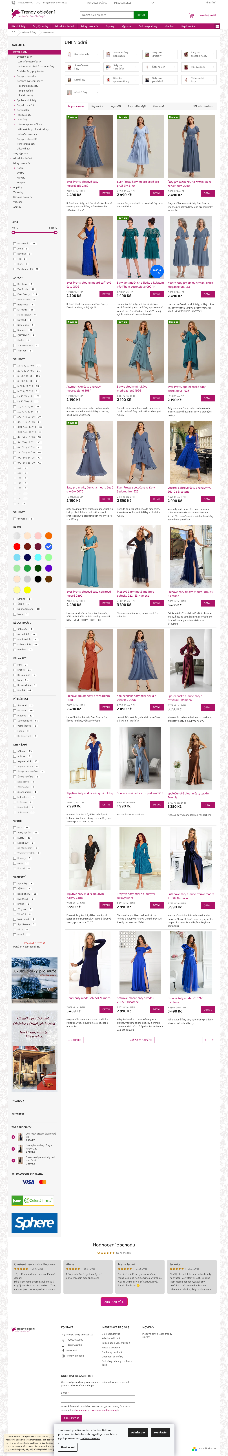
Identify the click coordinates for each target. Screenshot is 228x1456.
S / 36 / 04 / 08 (28, 376)
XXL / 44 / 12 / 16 (29, 417)
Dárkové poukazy (22, 197)
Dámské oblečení (22, 158)
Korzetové (25, 782)
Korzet (23, 868)
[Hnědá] (48, 579)
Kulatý (23, 838)
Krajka (23, 904)
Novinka (23, 254)
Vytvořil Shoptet (208, 1448)
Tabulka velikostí (123, 3)
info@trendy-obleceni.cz (80, 1335)
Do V (22, 827)
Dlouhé (24, 690)
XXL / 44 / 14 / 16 (28, 422)
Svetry (20, 173)
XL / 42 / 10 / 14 (28, 406)
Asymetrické (27, 761)
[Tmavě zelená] (38, 568)
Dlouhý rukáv (27, 639)
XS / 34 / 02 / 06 (28, 366)
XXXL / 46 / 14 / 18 (29, 427)
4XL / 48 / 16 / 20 (29, 437)
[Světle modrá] (17, 557)
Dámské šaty (20, 52)
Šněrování (25, 812)
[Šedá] (27, 579)
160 (21, 493)
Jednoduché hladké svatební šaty (36, 66)
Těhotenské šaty (26, 144)
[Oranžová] (48, 535)
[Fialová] (48, 568)
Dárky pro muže (21, 163)
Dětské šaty (23, 149)
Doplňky (17, 187)
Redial (23, 340)
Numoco (24, 330)
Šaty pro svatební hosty (30, 81)
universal (24, 519)
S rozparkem (26, 792)
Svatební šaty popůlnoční (30, 71)
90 (21, 503)
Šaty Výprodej (20, 153)
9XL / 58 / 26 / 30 (29, 463)
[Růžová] (38, 535)
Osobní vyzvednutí (112, 1352)
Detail (106, 193)
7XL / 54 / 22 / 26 (29, 452)
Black (22, 264)
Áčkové (24, 751)
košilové (24, 802)
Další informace (90, 1438)
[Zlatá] (17, 590)
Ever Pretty (27, 294)
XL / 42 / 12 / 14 (27, 412)
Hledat (140, 14)
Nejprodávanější (137, 106)
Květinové (25, 899)
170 (21, 498)
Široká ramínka (27, 777)
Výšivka (23, 888)
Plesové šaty (24, 115)
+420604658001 (75, 1340)
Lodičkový (25, 843)
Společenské (27, 721)
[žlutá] (27, 590)
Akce (22, 249)
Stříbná (23, 599)
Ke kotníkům (26, 685)
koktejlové (25, 797)
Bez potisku (26, 894)
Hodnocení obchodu (114, 1244)
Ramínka (24, 649)
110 (21, 473)
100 (21, 468)
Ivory (22, 614)
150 (21, 488)
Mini (21, 665)
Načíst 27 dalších (141, 1040)
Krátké (24, 670)
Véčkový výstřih (28, 853)
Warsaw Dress (27, 345)
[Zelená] (27, 568)
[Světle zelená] (17, 568)
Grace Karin (26, 299)
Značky (17, 207)
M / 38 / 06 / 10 (28, 386)
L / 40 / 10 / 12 (27, 401)
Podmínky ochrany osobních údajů (117, 1363)
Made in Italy (26, 315)
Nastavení (67, 1447)
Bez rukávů (26, 634)
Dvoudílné (25, 807)
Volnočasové (26, 726)
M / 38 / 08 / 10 (27, 391)
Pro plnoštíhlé (25, 91)
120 (21, 478)
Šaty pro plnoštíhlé (27, 139)
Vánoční (23, 914)
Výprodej (18, 192)
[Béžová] (27, 535)
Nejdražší (116, 106)
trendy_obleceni (75, 1356)
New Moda (25, 325)
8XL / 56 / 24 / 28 (29, 458)
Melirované (25, 919)
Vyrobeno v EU (27, 269)
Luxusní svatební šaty (29, 62)
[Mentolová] (48, 557)
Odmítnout (138, 1433)
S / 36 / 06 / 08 (27, 381)
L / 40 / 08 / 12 (28, 396)
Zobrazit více (114, 1301)
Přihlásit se (71, 1418)
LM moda (25, 310)
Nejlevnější (97, 106)
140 (21, 483)
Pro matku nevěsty (28, 86)
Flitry (22, 929)
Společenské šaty (26, 100)
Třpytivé (24, 909)
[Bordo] (27, 546)
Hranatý (23, 858)
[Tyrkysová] (38, 557)
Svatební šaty (24, 57)
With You (24, 351)
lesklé (23, 934)
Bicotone (24, 284)
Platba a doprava (111, 1347)
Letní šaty (22, 119)
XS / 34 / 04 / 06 (28, 371)
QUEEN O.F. (25, 335)
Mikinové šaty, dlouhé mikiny (33, 129)
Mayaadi (24, 320)
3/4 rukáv (24, 629)
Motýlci (21, 182)
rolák (22, 863)
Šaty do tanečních (26, 105)
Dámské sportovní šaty (29, 124)
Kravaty (21, 178)
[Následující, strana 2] (206, 1040)
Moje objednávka (97, 3)
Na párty (24, 710)
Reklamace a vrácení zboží (116, 1343)
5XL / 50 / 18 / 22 (29, 442)
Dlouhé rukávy (25, 95)
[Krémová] (17, 579)
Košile (20, 168)
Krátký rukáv (27, 644)
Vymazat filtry (33, 943)
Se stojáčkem (27, 848)
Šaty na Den (23, 110)
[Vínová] (38, 546)
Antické (23, 756)
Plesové (24, 716)
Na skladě (26, 243)
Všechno (18, 202)
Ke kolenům (26, 675)
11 (213, 1040)
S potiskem (25, 924)
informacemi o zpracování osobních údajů (96, 1410)
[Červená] (17, 546)
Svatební (24, 705)
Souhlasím (160, 1433)
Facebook (72, 1350)
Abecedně (158, 106)
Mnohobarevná (28, 609)
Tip (21, 259)
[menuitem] (18, 26)
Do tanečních (26, 736)
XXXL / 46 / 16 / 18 (29, 432)
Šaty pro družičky (26, 76)
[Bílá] (17, 535)
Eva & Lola (25, 289)
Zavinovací (25, 787)
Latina (22, 731)
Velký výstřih (27, 833)
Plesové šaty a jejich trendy (157, 1334)
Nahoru (76, 1040)
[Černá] (38, 579)
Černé (23, 604)
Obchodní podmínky (112, 1357)
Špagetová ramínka (30, 771)
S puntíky (24, 883)
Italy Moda (25, 305)
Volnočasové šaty (27, 134)
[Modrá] (48, 546)
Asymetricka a (27, 766)
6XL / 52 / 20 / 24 (29, 447)
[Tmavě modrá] (27, 557)
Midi (22, 680)
